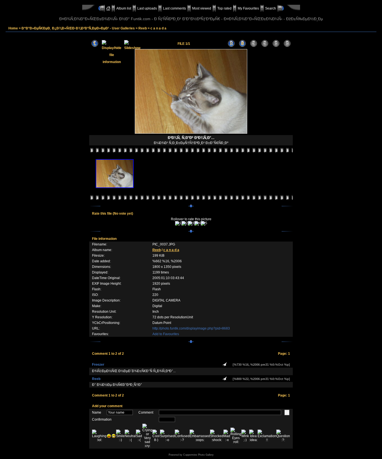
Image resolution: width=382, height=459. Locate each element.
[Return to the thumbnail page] (94, 43)
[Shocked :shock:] (216, 436)
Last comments (174, 8)
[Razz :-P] (109, 436)
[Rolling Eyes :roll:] (235, 436)
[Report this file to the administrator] (231, 43)
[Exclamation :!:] (267, 436)
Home (13, 28)
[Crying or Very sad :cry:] (147, 436)
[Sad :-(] (139, 436)
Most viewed (201, 8)
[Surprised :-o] (167, 436)
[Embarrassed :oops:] (200, 436)
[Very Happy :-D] (114, 436)
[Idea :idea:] (253, 436)
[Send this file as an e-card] (242, 43)
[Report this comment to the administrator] (224, 364)
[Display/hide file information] (111, 43)
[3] (191, 223)
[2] (184, 223)
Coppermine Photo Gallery (198, 454)
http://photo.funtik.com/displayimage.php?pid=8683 (191, 328)
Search (270, 8)
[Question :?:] (283, 436)
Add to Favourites (165, 334)
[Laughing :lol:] (99, 436)
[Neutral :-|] (130, 436)
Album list (123, 8)
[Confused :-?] (182, 436)
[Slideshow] (132, 43)
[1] (178, 223)
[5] (204, 223)
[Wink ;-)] (245, 436)
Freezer (98, 365)
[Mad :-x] (226, 436)
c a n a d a (158, 28)
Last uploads (147, 8)
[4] (197, 223)
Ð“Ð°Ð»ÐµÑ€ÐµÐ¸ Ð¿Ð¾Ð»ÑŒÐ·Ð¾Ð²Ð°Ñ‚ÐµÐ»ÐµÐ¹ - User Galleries (78, 28)
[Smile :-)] (120, 436)
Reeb (142, 28)
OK (287, 412)
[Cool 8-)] (156, 436)
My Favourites (248, 8)
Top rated (224, 8)
